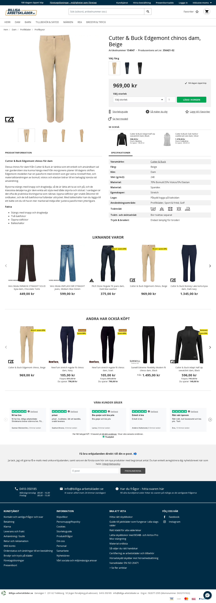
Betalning (9, 521)
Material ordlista (118, 543)
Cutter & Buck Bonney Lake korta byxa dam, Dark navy (189, 287)
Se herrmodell (120, 118)
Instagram (174, 521)
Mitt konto (9, 546)
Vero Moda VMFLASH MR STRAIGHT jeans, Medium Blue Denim (67, 287)
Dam (14, 29)
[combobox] (110, 11)
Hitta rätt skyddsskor (121, 516)
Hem (6, 29)
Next (106, 78)
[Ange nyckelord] (147, 11)
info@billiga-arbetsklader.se (83, 489)
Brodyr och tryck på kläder (18, 555)
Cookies (61, 526)
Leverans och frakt (14, 531)
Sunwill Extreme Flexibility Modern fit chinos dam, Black (148, 369)
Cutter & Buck (158, 161)
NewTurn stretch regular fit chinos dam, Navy (67, 369)
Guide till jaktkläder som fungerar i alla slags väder (133, 523)
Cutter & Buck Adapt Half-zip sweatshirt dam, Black (142, 135)
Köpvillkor (62, 516)
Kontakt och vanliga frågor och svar (23, 516)
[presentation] (209, 266)
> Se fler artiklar (118, 567)
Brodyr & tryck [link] (96, 22)
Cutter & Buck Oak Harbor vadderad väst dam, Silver (187, 135)
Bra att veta (117, 511)
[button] (207, 595)
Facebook (173, 516)
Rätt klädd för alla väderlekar (125, 530)
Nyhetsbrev (63, 555)
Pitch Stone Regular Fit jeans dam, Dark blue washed (108, 287)
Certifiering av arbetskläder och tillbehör (131, 553)
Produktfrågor (65, 536)
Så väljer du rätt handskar (123, 548)
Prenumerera (133, 470)
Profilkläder (25, 29)
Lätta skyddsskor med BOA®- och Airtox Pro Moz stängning (133, 536)
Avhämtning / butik (14, 536)
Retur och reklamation (16, 541)
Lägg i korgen (191, 99)
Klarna (7, 526)
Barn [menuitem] (28, 22)
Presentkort (10, 565)
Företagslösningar (14, 560)
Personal (61, 546)
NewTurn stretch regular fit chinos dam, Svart (108, 369)
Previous (2, 78)
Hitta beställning (142, 2)
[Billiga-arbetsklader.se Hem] (21, 11)
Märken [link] (68, 22)
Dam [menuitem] (17, 22)
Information (65, 511)
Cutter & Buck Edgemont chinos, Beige (148, 286)
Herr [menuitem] (7, 22)
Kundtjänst (122, 2)
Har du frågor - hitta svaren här (142, 489)
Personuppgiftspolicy (68, 521)
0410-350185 (28, 489)
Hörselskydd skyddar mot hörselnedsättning (133, 558)
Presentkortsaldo (165, 2)
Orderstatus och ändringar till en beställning (28, 550)
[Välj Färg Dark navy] (128, 69)
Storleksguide (64, 531)
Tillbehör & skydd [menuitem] (47, 22)
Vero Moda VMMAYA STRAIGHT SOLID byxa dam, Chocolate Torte (27, 287)
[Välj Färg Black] (140, 69)
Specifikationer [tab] (120, 152)
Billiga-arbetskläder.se (21, 593)
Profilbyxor (40, 29)
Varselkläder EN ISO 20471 (124, 563)
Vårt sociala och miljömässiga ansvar (77, 560)
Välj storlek (120, 93)
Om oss (61, 541)
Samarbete (63, 550)
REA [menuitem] (80, 22)
